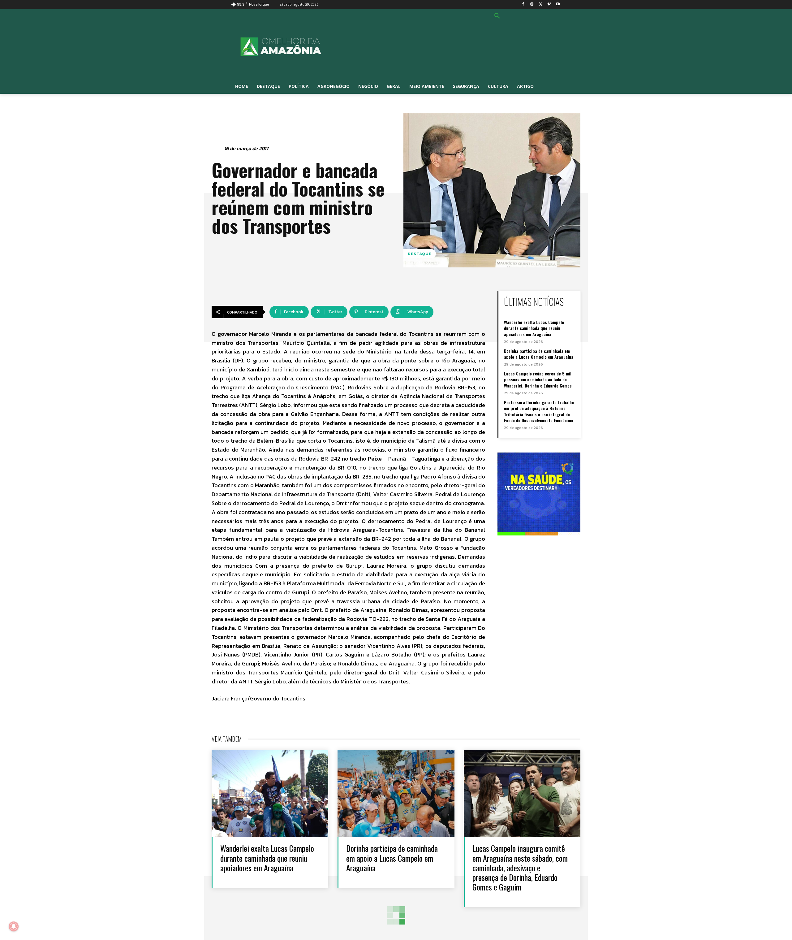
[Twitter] (540, 4)
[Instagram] (532, 4)
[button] (497, 16)
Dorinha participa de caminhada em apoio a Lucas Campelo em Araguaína (538, 354)
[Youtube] (557, 4)
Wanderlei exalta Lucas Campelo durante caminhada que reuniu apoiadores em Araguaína (534, 328)
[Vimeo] (549, 4)
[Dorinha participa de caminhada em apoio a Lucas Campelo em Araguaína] (396, 793)
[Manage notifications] (14, 926)
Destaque (420, 254)
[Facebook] (523, 4)
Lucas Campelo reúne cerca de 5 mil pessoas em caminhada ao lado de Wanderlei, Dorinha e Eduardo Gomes (538, 379)
